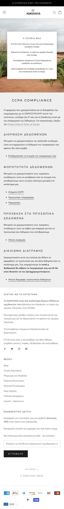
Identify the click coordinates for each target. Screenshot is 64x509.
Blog (6, 365)
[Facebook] (5, 348)
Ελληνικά (30, 469)
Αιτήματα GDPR (16, 192)
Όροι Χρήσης (10, 391)
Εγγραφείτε (15, 454)
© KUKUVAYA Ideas (32, 476)
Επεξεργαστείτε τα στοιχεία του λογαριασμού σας (32, 155)
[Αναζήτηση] (54, 12)
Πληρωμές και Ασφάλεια (15, 375)
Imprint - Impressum (14, 401)
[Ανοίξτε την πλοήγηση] (4, 12)
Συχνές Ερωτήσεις (13, 370)
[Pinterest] (26, 348)
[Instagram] (19, 348)
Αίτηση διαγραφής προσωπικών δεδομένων (29, 279)
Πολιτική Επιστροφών (14, 385)
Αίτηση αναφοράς (16, 239)
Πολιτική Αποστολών (14, 380)
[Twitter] (12, 348)
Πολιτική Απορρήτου (14, 396)
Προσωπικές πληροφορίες (21, 197)
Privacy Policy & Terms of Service (24, 124)
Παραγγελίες (14, 202)
